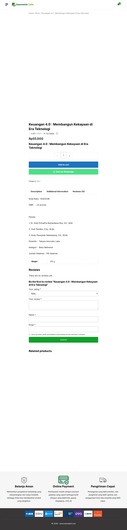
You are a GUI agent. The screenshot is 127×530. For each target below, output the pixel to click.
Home (31, 13)
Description (36, 191)
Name (32, 315)
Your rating (35, 289)
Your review (35, 299)
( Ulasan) (38, 133)
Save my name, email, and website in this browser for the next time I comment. (58, 334)
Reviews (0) (79, 191)
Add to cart (63, 164)
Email (32, 325)
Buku (38, 13)
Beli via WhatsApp (65, 171)
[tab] (36, 191)
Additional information (57, 191)
